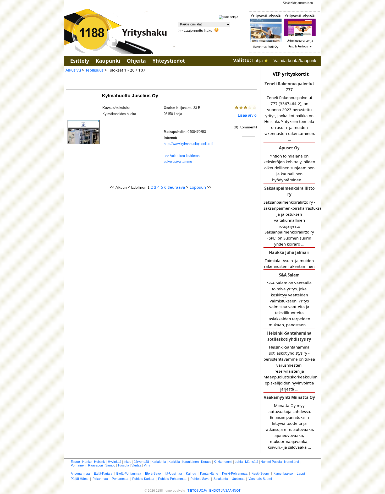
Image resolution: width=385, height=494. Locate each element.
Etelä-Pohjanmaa (128, 473)
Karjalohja (158, 462)
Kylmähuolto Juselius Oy (131, 95)
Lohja (239, 462)
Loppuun (198, 187)
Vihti (147, 465)
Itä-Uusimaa (173, 473)
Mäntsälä (251, 462)
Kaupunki (108, 60)
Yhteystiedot (168, 60)
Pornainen (78, 465)
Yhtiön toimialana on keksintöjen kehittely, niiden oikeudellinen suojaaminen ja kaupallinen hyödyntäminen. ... (289, 163)
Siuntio (110, 465)
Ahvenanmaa (80, 473)
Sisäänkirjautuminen (298, 3)
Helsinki (100, 462)
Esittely (79, 60)
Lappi (301, 473)
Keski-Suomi (260, 473)
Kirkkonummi (223, 462)
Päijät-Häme (80, 479)
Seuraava (176, 187)
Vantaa (136, 465)
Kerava (206, 462)
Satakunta (220, 479)
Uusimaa (238, 479)
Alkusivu (73, 70)
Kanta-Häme (209, 473)
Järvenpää (141, 462)
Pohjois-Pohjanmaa (172, 479)
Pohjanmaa (120, 479)
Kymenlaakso (283, 473)
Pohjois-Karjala (143, 479)
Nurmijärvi (291, 462)
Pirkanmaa (100, 479)
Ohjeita (136, 60)
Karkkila (174, 462)
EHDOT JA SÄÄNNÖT (224, 490)
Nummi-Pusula (271, 462)
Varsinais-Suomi (260, 479)
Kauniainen (190, 462)
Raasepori (95, 465)
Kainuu (191, 473)
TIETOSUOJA (197, 490)
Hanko (87, 462)
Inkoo (127, 462)
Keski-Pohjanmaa (235, 473)
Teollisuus (94, 70)
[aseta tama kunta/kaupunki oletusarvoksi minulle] (266, 60)
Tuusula (123, 465)
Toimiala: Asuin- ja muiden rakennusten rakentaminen (289, 259)
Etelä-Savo (153, 473)
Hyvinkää (114, 462)
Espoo (75, 462)
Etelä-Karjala (103, 473)
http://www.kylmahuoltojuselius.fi (188, 144)
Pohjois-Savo (200, 479)
